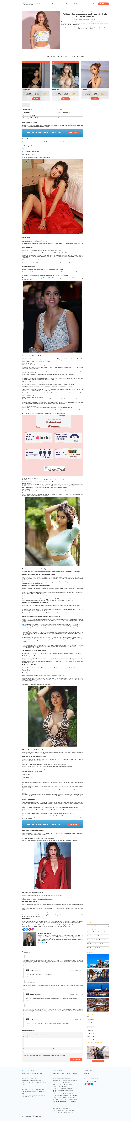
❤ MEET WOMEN (73, 132)
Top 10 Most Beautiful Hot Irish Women (62, 1078)
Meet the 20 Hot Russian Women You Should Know (65, 1073)
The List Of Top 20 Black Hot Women (61, 1108)
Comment (26, 1036)
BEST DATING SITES (28, 1071)
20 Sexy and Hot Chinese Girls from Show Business (65, 1099)
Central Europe (55, 3)
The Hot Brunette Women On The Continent (63, 1110)
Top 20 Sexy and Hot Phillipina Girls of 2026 (63, 1105)
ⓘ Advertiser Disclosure (104, 60)
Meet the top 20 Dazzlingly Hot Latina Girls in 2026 (65, 1077)
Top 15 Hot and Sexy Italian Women (61, 1075)
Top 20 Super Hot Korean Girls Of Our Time (63, 1093)
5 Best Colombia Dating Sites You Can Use (32, 1073)
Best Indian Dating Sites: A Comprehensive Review (34, 1086)
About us (86, 1073)
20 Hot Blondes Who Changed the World (63, 1112)
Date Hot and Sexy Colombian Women (62, 1106)
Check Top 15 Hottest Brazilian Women (62, 1084)
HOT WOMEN (57, 1071)
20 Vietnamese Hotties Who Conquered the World (65, 1095)
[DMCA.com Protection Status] (36, 1116)
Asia (48, 3)
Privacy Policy (87, 1077)
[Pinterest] (29, 929)
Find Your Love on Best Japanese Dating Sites (33, 1089)
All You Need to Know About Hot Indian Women (64, 1101)
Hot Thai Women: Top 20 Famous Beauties (62, 1103)
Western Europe (66, 3)
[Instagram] (32, 929)
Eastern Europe (76, 3)
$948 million (64, 255)
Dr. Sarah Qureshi (59, 631)
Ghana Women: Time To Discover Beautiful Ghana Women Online (97, 936)
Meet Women (103, 3)
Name (25, 1048)
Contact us (87, 1075)
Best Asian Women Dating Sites (29, 1078)
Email (55, 1048)
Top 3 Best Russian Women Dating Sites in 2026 (33, 1088)
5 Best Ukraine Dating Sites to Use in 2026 (32, 1080)
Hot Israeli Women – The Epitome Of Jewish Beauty (65, 1080)
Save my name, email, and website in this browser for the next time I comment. (45, 1055)
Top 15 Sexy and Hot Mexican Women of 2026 (63, 1088)
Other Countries (86, 3)
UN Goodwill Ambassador (45, 644)
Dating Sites (90, 1025)
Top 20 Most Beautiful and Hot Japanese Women (64, 1097)
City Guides (89, 1022)
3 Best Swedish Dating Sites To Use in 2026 (32, 1075)
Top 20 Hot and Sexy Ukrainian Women (62, 1082)
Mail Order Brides (98, 1061)
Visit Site (36, 98)
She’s (33, 624)
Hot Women (90, 1030)
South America (40, 3)
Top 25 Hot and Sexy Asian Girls (60, 1086)
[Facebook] (23, 929)
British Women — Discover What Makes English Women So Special (96, 944)
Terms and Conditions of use (91, 1078)
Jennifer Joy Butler (85, 19)
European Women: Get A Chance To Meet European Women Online (96, 940)
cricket (38, 637)
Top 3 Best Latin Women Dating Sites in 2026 (32, 1077)
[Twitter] (26, 929)
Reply (24, 965)
